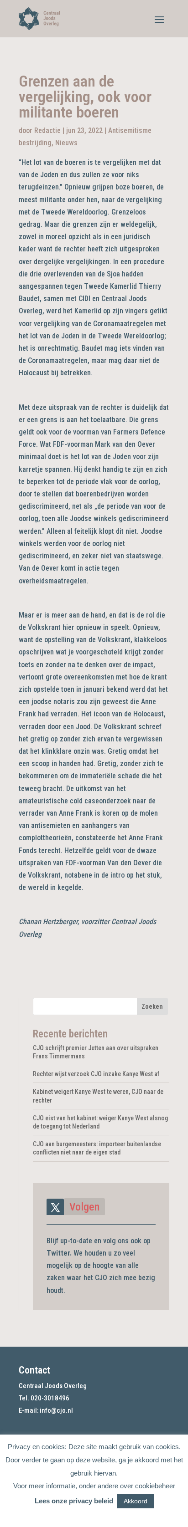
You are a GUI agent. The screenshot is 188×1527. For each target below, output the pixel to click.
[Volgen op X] (55, 1207)
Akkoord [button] (135, 1501)
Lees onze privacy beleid (74, 1501)
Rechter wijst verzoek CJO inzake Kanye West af (96, 1074)
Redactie (47, 130)
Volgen (84, 1206)
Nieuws (66, 142)
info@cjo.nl (56, 1410)
